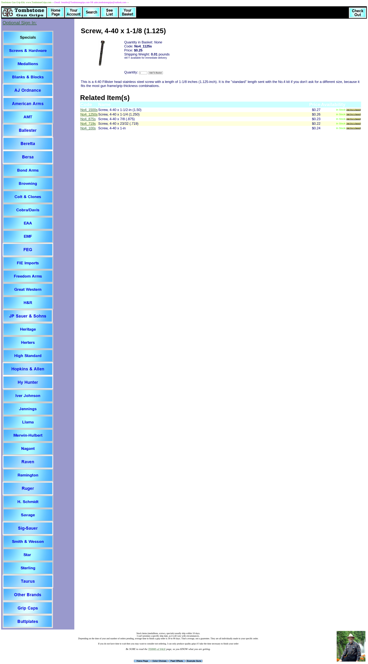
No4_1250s (89, 114)
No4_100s (88, 128)
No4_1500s (89, 110)
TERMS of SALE (157, 649)
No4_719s (88, 123)
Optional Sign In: (20, 22)
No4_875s (88, 119)
